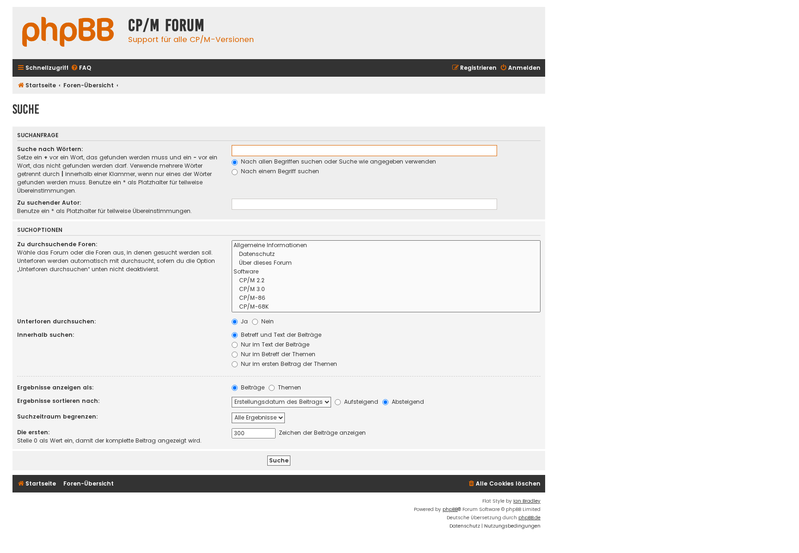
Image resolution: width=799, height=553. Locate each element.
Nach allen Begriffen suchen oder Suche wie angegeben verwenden (337, 161)
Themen (288, 387)
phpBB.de (529, 517)
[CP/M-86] (386, 298)
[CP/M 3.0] (386, 289)
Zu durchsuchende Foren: (57, 244)
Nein (266, 321)
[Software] (386, 271)
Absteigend (407, 402)
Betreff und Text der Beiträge (280, 335)
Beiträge (251, 387)
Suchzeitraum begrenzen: (57, 416)
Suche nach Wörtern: (50, 149)
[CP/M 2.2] (386, 280)
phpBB (450, 509)
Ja (243, 321)
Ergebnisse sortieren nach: (58, 401)
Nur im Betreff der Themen (277, 354)
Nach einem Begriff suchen (279, 171)
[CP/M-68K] (386, 307)
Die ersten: (33, 432)
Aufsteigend (360, 402)
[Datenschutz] (386, 254)
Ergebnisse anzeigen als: (55, 387)
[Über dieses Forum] (386, 263)
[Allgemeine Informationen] (386, 245)
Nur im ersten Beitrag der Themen (288, 364)
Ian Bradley (527, 501)
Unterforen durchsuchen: (56, 321)
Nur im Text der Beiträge (274, 344)
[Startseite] (68, 33)
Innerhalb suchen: (45, 335)
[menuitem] (81, 68)
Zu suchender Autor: (49, 203)
